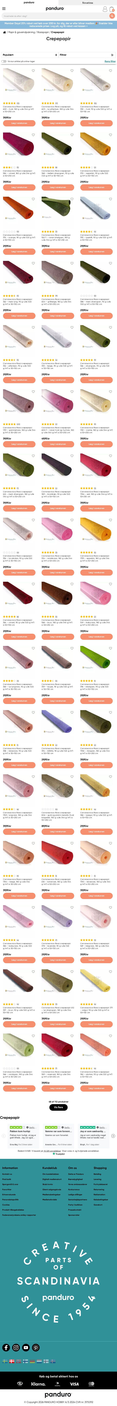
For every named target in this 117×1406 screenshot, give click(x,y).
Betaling (97, 1174)
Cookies (6, 1205)
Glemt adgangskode (52, 1189)
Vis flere (58, 1107)
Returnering (99, 1189)
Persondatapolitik (10, 1199)
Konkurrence (74, 1189)
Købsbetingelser (101, 1199)
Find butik (6, 1179)
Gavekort (98, 1205)
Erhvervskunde (9, 1194)
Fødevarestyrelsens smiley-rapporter (19, 1215)
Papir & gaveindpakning (22, 32)
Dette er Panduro (76, 1174)
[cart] (111, 9)
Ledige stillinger (75, 1194)
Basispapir (43, 32)
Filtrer (63, 54)
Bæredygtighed (75, 1179)
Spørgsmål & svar (10, 1184)
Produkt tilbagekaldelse (13, 1210)
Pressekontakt (74, 1210)
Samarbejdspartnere (77, 1199)
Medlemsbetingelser (51, 1194)
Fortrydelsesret (101, 1184)
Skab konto (48, 1184)
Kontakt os (7, 1174)
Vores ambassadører (77, 1184)
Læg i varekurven (19, 123)
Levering (97, 1179)
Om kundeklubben (51, 1174)
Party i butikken (75, 1205)
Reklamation (99, 1194)
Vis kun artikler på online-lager (21, 61)
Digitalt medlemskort (52, 1179)
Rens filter (110, 61)
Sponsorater (74, 1215)
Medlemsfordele (50, 1199)
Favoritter (6, 1189)
